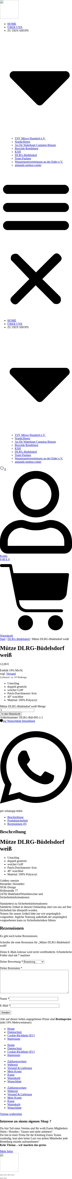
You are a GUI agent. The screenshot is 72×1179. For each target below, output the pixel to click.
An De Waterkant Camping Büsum (35, 145)
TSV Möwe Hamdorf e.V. (30, 138)
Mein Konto (14, 1071)
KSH (18, 151)
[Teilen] (8, 1174)
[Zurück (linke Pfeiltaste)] (1, 1178)
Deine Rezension (11, 968)
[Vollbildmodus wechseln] (5, 1174)
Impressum (13, 1038)
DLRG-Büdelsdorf (26, 155)
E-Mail (5, 1005)
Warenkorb (13, 1078)
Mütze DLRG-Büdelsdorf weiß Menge (23, 706)
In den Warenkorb (10, 714)
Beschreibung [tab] (15, 817)
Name (4, 998)
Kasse (10, 1074)
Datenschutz (14, 1032)
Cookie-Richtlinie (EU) (21, 1035)
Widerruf (12, 1064)
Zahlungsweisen (16, 1061)
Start (2, 639)
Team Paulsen (23, 158)
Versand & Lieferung (19, 1068)
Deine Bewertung (11, 961)
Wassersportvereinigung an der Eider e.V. (39, 161)
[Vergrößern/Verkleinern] (1, 1174)
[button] (36, 243)
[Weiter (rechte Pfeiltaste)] (5, 1178)
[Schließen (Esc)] (12, 1174)
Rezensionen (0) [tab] (16, 823)
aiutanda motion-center (28, 165)
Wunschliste (14, 1081)
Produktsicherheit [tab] (17, 820)
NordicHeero (22, 141)
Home (11, 1028)
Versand (11, 673)
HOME (11, 23)
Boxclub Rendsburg (26, 148)
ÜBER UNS (14, 27)
